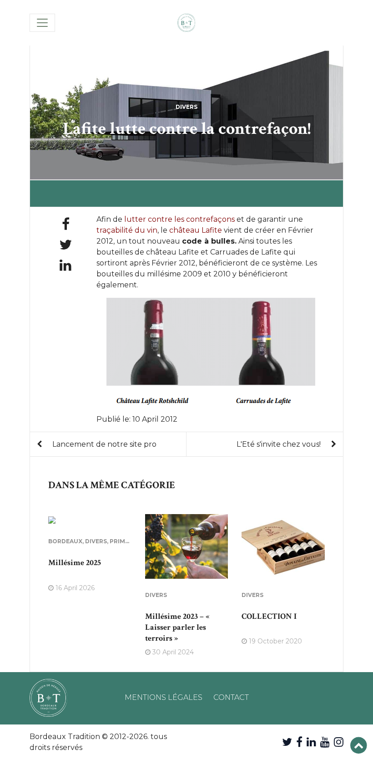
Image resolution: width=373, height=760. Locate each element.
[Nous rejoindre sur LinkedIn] (311, 742)
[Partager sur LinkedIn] (65, 265)
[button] (358, 745)
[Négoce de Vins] (186, 23)
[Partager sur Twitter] (65, 244)
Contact (231, 697)
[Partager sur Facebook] (66, 224)
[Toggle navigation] (42, 23)
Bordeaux (65, 541)
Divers (186, 106)
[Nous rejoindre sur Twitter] (287, 742)
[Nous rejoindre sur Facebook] (299, 742)
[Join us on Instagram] (338, 742)
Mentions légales (163, 697)
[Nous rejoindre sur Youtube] (325, 742)
